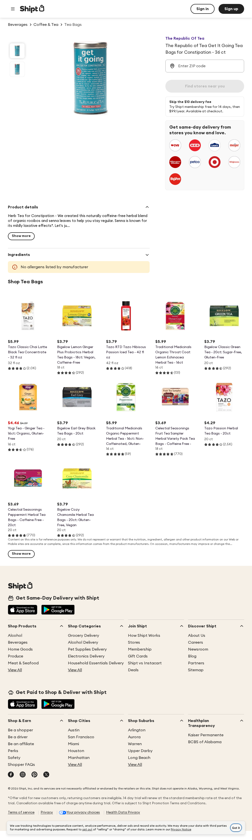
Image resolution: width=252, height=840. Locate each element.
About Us (196, 636)
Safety (14, 758)
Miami (73, 744)
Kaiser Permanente (205, 735)
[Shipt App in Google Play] (58, 610)
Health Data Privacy (123, 812)
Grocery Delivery (83, 636)
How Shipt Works (144, 636)
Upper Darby (140, 751)
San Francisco (81, 737)
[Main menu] (13, 9)
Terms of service (21, 812)
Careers (195, 642)
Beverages (18, 642)
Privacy (47, 812)
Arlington (136, 730)
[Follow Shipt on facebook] (11, 775)
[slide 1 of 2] (17, 50)
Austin (73, 730)
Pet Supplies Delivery (87, 649)
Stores (134, 642)
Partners (196, 663)
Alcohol (15, 636)
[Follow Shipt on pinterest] (34, 775)
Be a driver (18, 737)
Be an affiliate (21, 744)
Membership (140, 649)
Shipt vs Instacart (145, 663)
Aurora (134, 737)
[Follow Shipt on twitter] (46, 775)
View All (15, 670)
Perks (13, 751)
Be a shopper (20, 730)
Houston (76, 751)
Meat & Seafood (23, 663)
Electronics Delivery (86, 656)
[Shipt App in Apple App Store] (22, 610)
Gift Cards (138, 656)
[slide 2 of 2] (17, 69)
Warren (135, 744)
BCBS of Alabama (204, 742)
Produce (15, 656)
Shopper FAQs (21, 765)
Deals (133, 670)
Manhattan (79, 758)
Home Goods (20, 649)
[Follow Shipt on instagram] (23, 775)
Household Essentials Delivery (96, 663)
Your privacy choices (83, 812)
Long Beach (139, 758)
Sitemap (196, 670)
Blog (192, 656)
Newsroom (198, 649)
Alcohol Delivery (83, 642)
